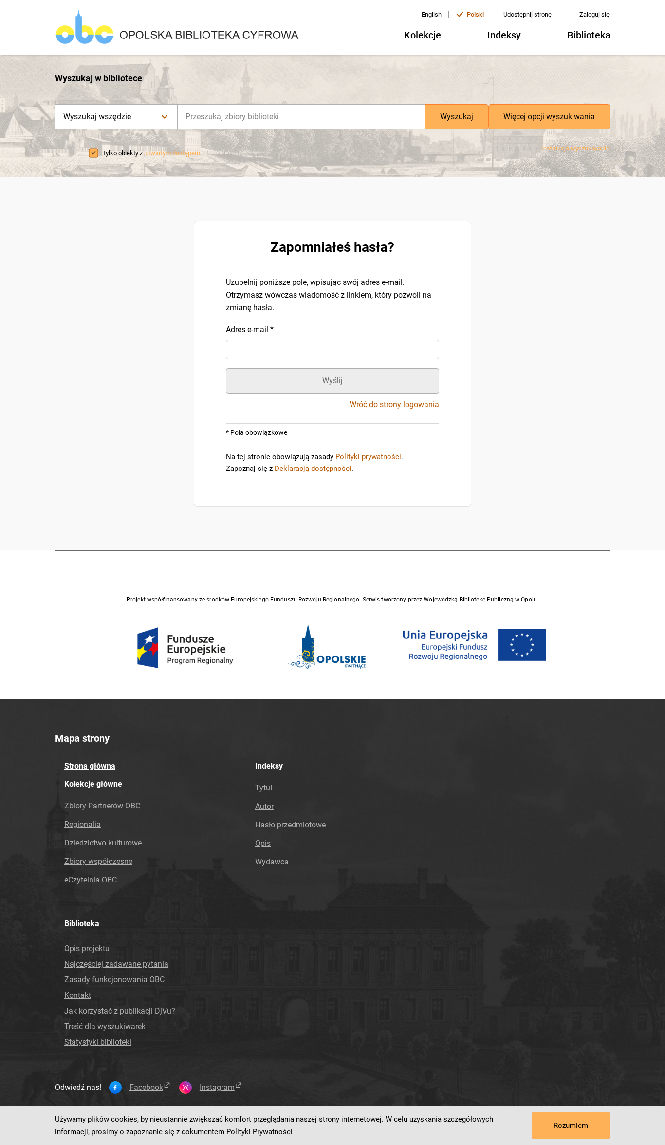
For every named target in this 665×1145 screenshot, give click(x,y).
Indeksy (504, 35)
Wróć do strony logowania (394, 405)
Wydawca (272, 861)
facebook (146, 1087)
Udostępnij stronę (527, 14)
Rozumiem (571, 1125)
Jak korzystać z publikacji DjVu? (119, 1010)
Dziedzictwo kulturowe (103, 842)
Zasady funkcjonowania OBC (114, 979)
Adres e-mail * (250, 329)
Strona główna (89, 765)
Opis (263, 843)
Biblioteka (588, 35)
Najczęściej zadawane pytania (116, 964)
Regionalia (82, 824)
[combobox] (301, 116)
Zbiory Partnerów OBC (102, 805)
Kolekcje (422, 35)
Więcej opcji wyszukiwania (549, 116)
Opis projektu (87, 948)
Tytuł (263, 787)
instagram (217, 1087)
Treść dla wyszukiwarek (105, 1026)
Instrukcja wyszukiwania (575, 148)
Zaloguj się (594, 14)
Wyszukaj (456, 116)
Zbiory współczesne (98, 861)
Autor (264, 806)
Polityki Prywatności (259, 1131)
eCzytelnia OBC (90, 879)
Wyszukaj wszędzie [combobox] (97, 116)
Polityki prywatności (368, 456)
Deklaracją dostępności (313, 468)
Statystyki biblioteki (97, 1042)
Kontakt (77, 995)
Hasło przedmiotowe (290, 824)
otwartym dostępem (172, 153)
